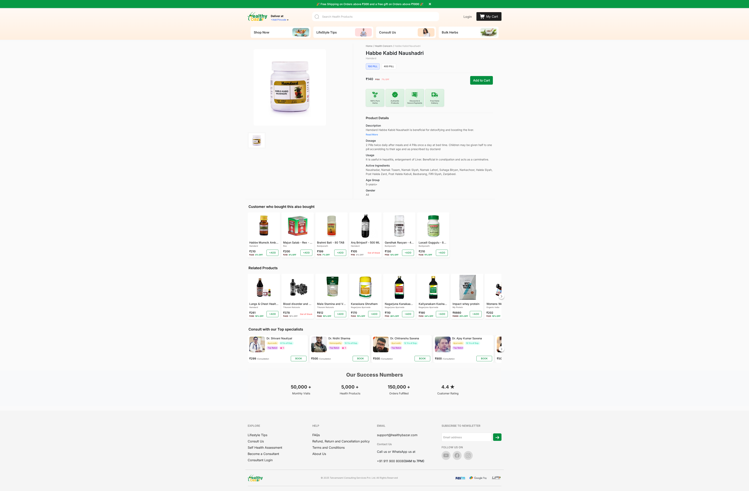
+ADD (272, 252)
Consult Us (256, 441)
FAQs (316, 435)
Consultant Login (260, 460)
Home (369, 45)
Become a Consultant (263, 454)
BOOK (298, 358)
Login (467, 17)
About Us (319, 454)
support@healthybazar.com (397, 435)
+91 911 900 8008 (390, 461)
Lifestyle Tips (257, 435)
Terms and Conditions (328, 447)
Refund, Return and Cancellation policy (341, 441)
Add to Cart (481, 80)
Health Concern (383, 45)
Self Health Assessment (265, 447)
